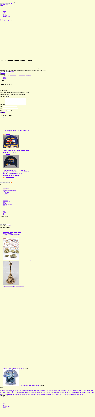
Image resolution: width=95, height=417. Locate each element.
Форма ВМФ (34, 394)
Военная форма (22, 75)
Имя (1, 106)
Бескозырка (14, 390)
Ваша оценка (3, 96)
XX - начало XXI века (3, 390)
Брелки (4, 186)
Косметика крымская (6, 201)
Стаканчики (7, 192)
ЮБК (54, 394)
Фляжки (6, 193)
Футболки (4, 212)
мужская (70, 394)
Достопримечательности (71, 390)
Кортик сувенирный (20, 392)
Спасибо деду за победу (19, 394)
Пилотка (59, 392)
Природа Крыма (68, 392)
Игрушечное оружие (6, 196)
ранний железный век (75, 394)
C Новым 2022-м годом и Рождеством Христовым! (12, 231)
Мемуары (41, 392)
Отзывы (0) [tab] (5, 78)
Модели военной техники (7, 204)
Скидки (4, 13)
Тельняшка (30, 394)
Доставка (4, 11)
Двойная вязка (51, 390)
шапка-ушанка (28, 75)
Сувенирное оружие (6, 208)
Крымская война (29, 392)
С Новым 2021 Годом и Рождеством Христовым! (12, 232)
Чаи (3, 213)
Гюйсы (4, 189)
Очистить (12, 71)
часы (82, 394)
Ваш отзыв (2, 104)
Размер (2, 71)
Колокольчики (5, 200)
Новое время (46, 392)
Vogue (4, 396)
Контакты (4, 14)
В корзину (3, 73)
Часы (4, 214)
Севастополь (11, 394)
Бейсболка (9, 390)
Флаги (4, 211)
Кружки (4, 202)
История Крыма (10, 392)
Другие (4, 191)
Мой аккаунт (5, 15)
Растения (88, 392)
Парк (51, 392)
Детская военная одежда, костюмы (9, 190)
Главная (1, 20)
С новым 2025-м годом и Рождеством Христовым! (12, 229)
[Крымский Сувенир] (4, 4)
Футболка (38, 394)
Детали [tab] (4, 77)
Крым (24, 392)
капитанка (59, 394)
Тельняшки (5, 210)
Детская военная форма (7, 233)
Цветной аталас (42, 394)
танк (80, 394)
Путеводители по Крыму (7, 206)
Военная (26, 390)
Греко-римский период (42, 390)
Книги (4, 199)
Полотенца (5, 205)
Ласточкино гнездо (36, 392)
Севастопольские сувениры (8, 207)
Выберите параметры (10, 177)
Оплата (4, 12)
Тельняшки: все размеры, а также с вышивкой (11, 234)
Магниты (4, 203)
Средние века (25, 394)
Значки (4, 195)
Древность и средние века (83, 390)
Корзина (4, 17)
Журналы (4, 194)
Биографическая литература (20, 390)
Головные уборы (7, 20)
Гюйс (47, 390)
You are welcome (6, 8)
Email (1, 108)
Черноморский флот (49, 394)
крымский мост (65, 394)
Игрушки (4, 197)
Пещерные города (54, 392)
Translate (9, 225)
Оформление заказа (6, 16)
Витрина (4, 10)
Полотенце (63, 392)
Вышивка (36, 390)
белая (57, 394)
